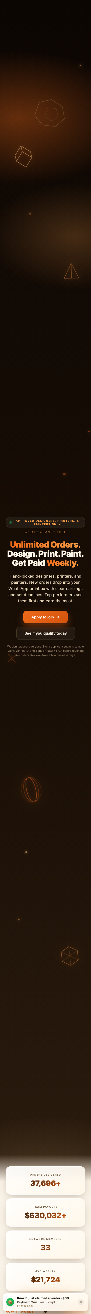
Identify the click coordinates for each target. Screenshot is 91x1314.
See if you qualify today (45, 633)
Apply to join (45, 617)
